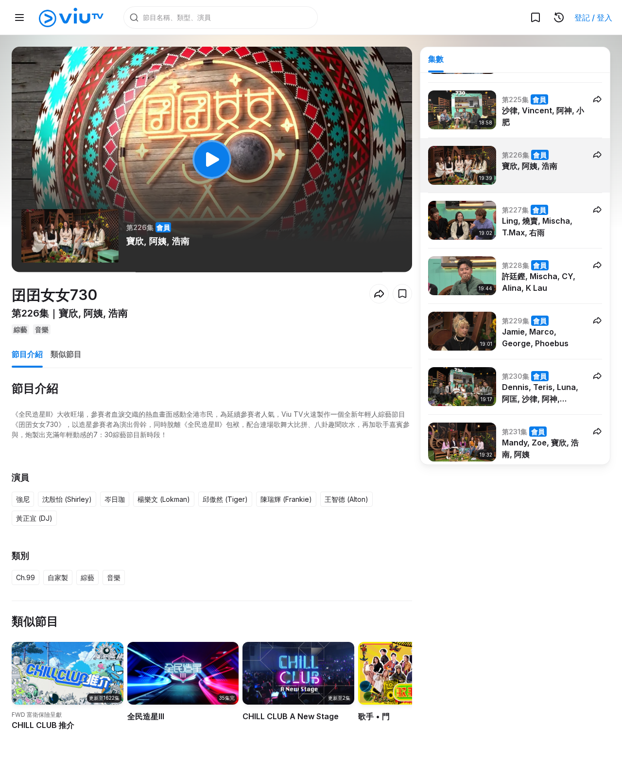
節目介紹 (27, 354)
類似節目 (66, 354)
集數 (436, 59)
